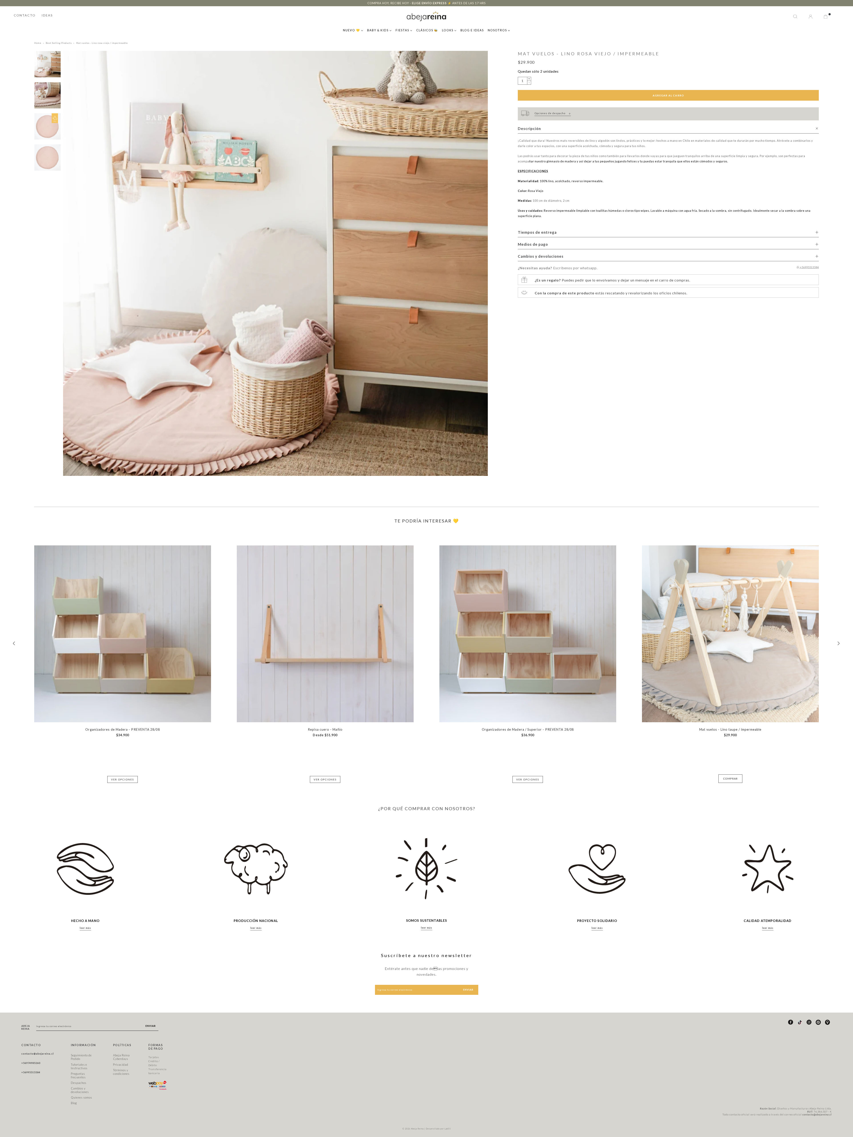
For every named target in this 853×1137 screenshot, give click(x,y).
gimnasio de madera (561, 161)
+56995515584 (809, 267)
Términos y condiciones (121, 1071)
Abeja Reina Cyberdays (121, 1057)
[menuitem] (353, 30)
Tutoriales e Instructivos (79, 1066)
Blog (74, 1103)
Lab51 (447, 1128)
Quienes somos (81, 1097)
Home (37, 43)
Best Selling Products (59, 43)
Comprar (730, 778)
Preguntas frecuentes (78, 1075)
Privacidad (120, 1064)
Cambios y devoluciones (80, 1090)
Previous (14, 643)
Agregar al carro (668, 95)
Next (838, 643)
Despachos (78, 1083)
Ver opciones (122, 779)
